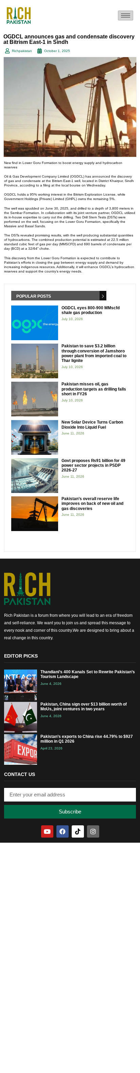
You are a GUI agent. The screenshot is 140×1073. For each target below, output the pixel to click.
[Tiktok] (78, 831)
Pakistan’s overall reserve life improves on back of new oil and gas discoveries (92, 503)
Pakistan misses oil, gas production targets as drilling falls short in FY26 (94, 389)
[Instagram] (93, 831)
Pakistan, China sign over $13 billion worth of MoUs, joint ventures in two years (83, 706)
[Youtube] (47, 831)
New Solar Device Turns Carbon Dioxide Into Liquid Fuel (92, 424)
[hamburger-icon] (125, 15)
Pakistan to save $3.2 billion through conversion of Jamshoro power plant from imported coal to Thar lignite (94, 353)
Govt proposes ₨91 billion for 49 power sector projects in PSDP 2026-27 (93, 465)
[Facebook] (62, 831)
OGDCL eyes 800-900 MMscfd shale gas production (91, 310)
